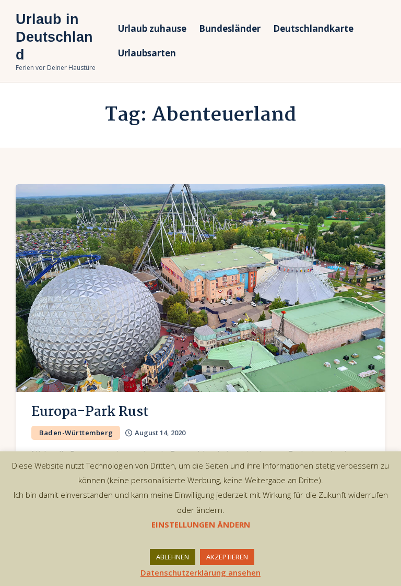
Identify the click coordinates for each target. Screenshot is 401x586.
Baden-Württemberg (76, 432)
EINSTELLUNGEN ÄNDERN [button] (200, 524)
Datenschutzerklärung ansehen (200, 572)
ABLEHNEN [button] (172, 556)
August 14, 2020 (160, 432)
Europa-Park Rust (90, 412)
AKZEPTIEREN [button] (227, 556)
